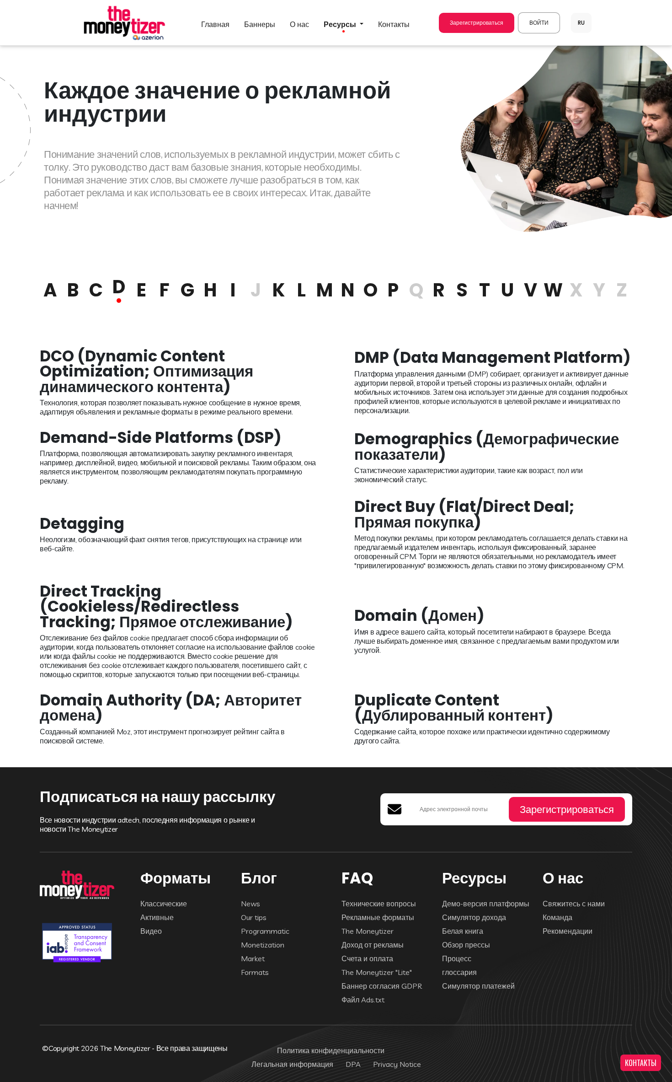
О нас (299, 24)
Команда (557, 917)
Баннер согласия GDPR (381, 985)
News (250, 903)
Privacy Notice (397, 1064)
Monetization (262, 944)
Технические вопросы (378, 903)
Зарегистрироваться (476, 23)
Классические (163, 903)
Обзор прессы (466, 944)
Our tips (254, 917)
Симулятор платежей (478, 985)
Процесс (456, 958)
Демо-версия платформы (485, 903)
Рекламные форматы (377, 917)
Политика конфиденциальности (330, 1050)
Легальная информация (292, 1064)
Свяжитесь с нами (574, 903)
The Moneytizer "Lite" (376, 972)
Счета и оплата (367, 958)
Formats (255, 972)
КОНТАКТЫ (640, 1062)
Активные (157, 917)
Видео (151, 931)
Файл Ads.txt (362, 999)
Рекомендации (567, 931)
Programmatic (265, 931)
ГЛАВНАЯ (215, 24)
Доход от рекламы (372, 944)
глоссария (459, 972)
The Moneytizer (367, 931)
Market (253, 958)
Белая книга (462, 931)
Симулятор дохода (474, 917)
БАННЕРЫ (259, 24)
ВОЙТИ (539, 23)
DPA (353, 1064)
